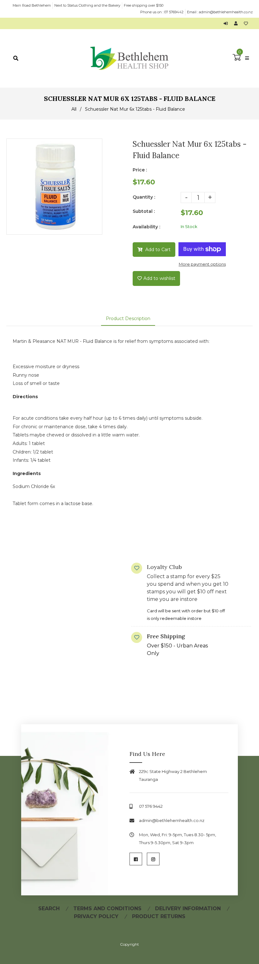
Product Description (128, 318)
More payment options (202, 264)
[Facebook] (136, 859)
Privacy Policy (96, 916)
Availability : (146, 227)
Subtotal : (144, 211)
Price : (140, 170)
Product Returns (158, 916)
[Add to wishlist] (246, 23)
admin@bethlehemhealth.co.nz (226, 12)
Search (49, 908)
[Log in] (227, 23)
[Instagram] (153, 859)
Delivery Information (188, 908)
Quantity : (144, 197)
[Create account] (237, 23)
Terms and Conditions (107, 908)
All (73, 109)
